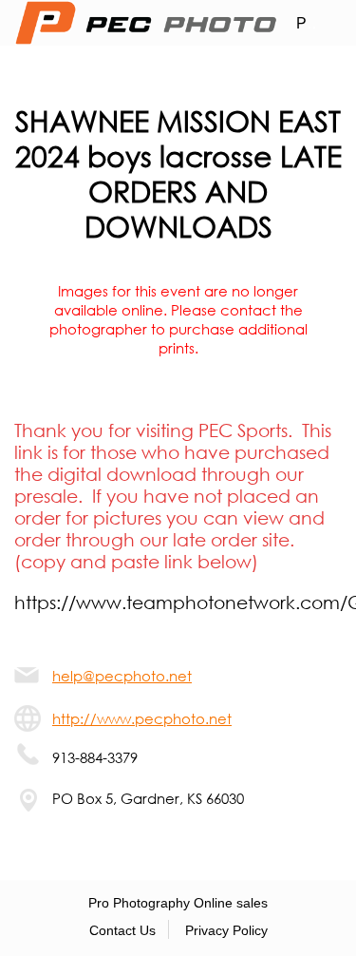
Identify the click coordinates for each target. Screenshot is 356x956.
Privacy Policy (226, 930)
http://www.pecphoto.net (142, 718)
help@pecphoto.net (122, 675)
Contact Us (122, 930)
